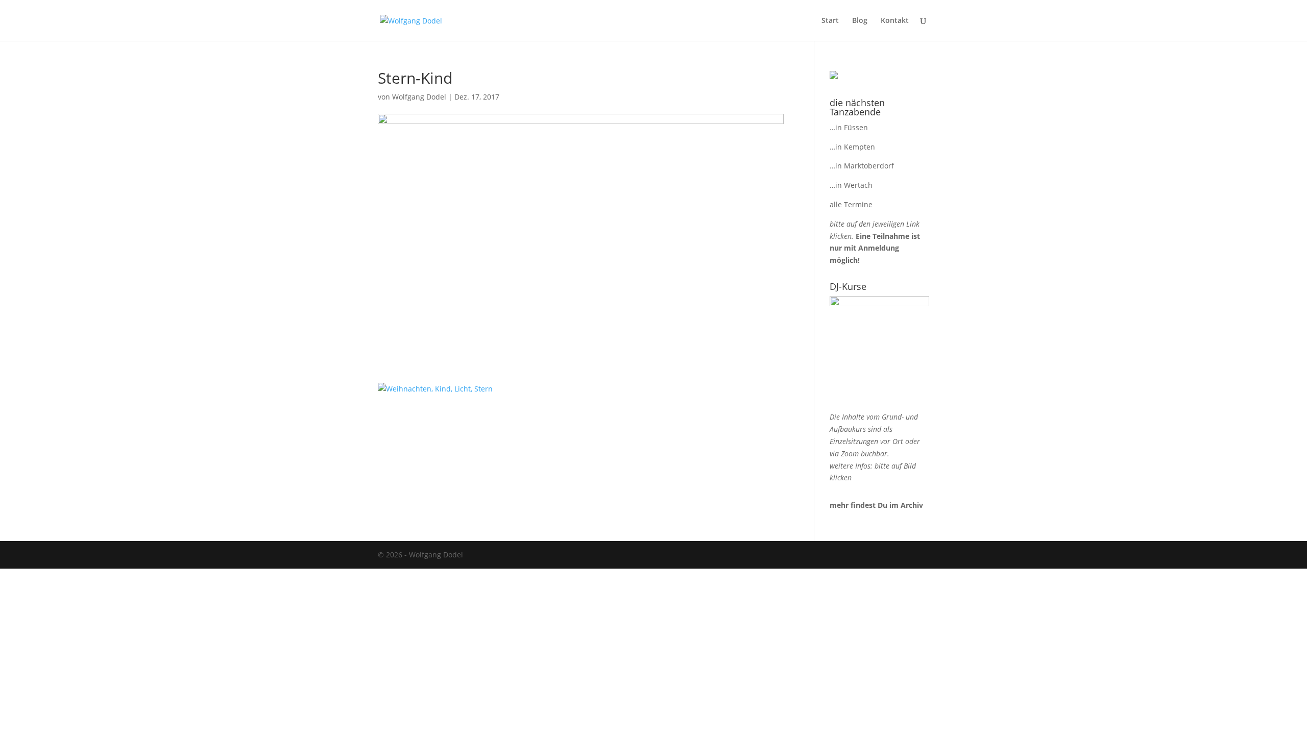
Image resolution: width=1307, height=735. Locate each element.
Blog (859, 21)
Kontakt (895, 21)
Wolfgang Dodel (419, 97)
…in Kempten (852, 147)
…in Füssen (849, 127)
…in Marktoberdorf (862, 165)
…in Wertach (851, 185)
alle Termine (851, 204)
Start (830, 21)
